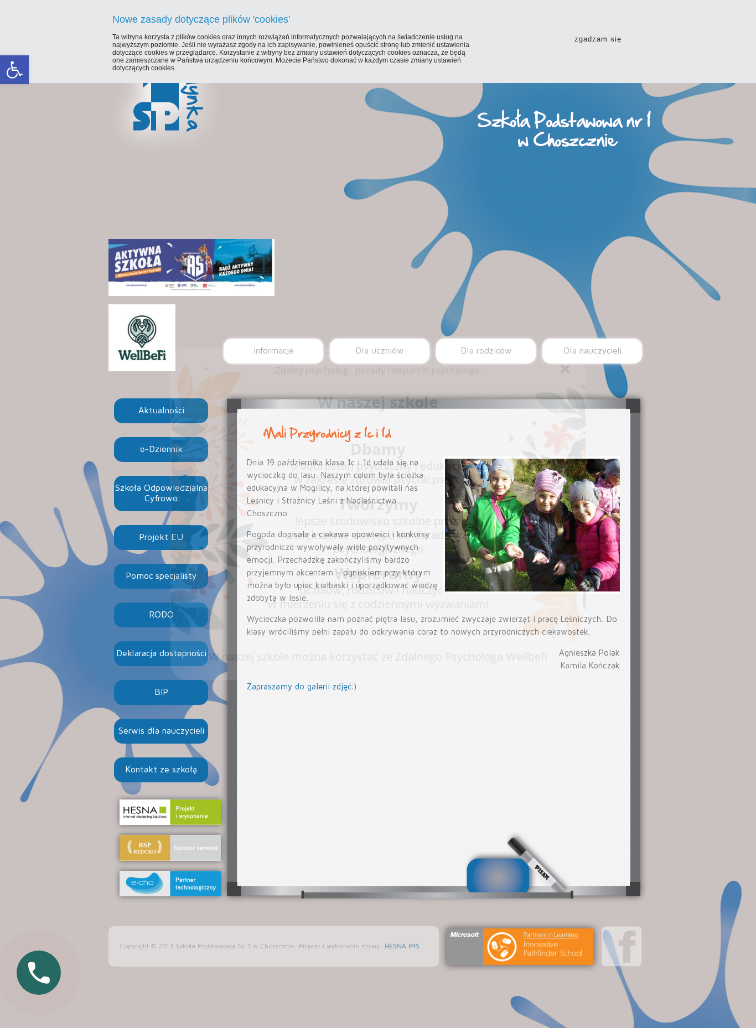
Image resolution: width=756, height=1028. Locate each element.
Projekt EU (161, 537)
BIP (161, 692)
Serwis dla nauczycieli (161, 730)
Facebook (622, 946)
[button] (14, 69)
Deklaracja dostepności (161, 653)
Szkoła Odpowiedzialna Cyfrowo (161, 493)
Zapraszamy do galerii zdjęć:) (301, 687)
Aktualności (161, 410)
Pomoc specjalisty (161, 576)
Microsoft (520, 947)
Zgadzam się (598, 39)
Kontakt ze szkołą (161, 769)
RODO (161, 614)
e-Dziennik (161, 449)
